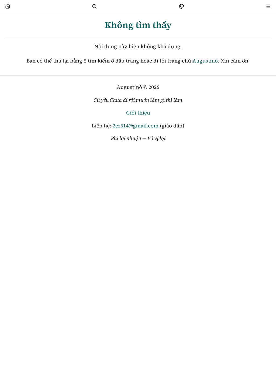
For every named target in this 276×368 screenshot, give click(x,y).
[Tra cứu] (94, 6)
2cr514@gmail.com (135, 125)
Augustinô (205, 60)
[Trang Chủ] (8, 6)
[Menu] (268, 6)
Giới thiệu (138, 112)
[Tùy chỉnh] (181, 6)
